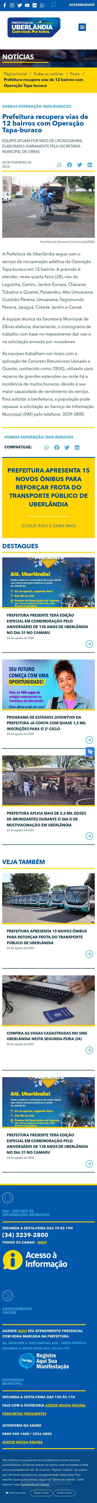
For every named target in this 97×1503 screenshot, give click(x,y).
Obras (11, 107)
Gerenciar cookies (17, 1493)
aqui (42, 1242)
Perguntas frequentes (24, 1414)
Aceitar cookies (64, 1493)
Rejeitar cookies (41, 1493)
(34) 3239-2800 (25, 1236)
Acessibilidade (82, 5)
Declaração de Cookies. (35, 1484)
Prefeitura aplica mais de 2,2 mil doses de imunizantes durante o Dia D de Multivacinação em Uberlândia (46, 819)
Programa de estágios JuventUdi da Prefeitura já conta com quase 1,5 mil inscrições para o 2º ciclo (46, 723)
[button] (82, 27)
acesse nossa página (65, 1405)
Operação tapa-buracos (46, 107)
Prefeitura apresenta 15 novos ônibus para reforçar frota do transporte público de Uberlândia (48, 488)
